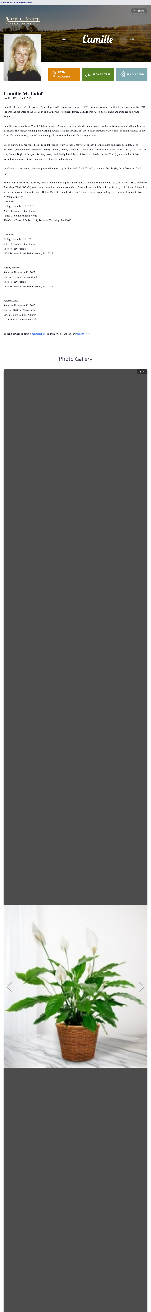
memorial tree (39, 333)
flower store (83, 333)
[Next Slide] (141, 986)
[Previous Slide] (9, 986)
